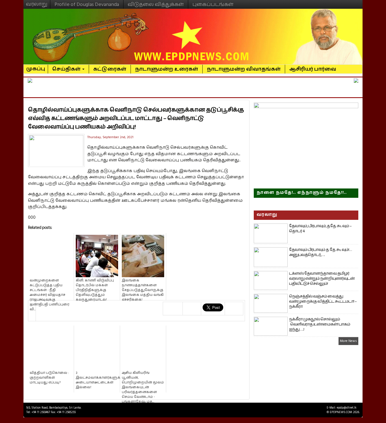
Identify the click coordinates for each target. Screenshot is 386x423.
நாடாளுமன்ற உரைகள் (166, 69)
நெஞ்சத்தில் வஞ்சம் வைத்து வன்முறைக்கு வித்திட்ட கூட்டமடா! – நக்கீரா (323, 301)
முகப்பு (35, 66)
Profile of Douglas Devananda (87, 4)
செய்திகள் (67, 69)
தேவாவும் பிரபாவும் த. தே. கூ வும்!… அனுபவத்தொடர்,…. (320, 252)
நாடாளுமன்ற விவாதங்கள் (244, 69)
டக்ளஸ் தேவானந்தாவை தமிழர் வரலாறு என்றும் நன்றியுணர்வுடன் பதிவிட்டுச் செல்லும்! (322, 279)
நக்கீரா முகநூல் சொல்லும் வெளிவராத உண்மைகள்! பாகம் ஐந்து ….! (319, 324)
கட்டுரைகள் (109, 69)
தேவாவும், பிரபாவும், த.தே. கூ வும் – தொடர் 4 (320, 228)
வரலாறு (36, 2)
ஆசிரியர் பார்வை (312, 69)
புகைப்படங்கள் (212, 4)
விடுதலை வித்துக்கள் (156, 4)
